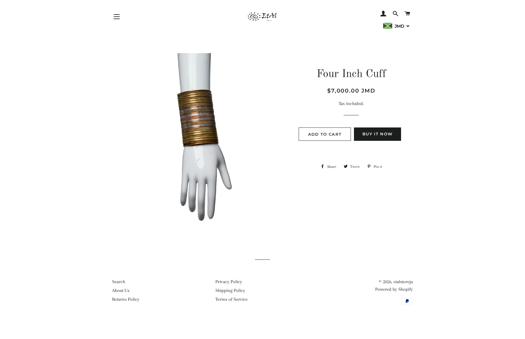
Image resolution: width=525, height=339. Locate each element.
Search (118, 281)
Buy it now (377, 133)
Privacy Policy (228, 281)
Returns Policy (125, 299)
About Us (120, 290)
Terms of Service (231, 299)
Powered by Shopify (394, 289)
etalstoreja (403, 281)
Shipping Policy (230, 290)
